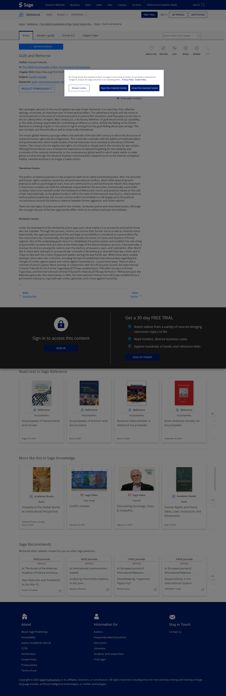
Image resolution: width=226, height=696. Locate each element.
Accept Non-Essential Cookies (145, 88)
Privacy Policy (128, 79)
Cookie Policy (140, 79)
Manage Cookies (79, 88)
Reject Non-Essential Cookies (114, 88)
